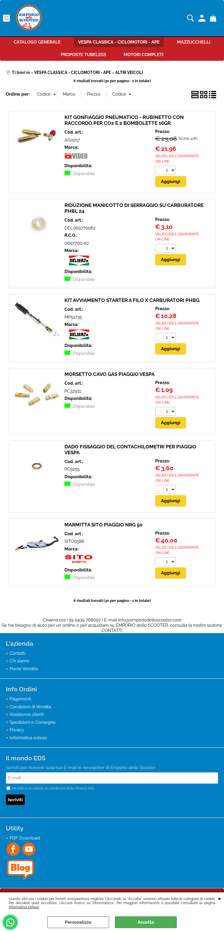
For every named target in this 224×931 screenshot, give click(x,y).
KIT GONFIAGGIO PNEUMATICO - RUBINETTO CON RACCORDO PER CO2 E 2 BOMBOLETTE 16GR (124, 120)
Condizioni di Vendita (30, 706)
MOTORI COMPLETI (143, 54)
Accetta (146, 922)
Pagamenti (20, 699)
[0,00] (214, 18)
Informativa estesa (24, 907)
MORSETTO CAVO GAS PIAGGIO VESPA (109, 374)
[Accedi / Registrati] (202, 18)
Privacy (17, 730)
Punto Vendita (24, 668)
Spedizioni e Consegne (33, 722)
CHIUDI (219, 898)
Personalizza (78, 922)
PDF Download (25, 838)
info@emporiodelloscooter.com (149, 620)
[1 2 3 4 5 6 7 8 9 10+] (166, 171)
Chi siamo (19, 661)
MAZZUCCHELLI (193, 42)
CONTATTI (112, 630)
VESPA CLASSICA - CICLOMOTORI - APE (119, 42)
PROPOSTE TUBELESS (83, 54)
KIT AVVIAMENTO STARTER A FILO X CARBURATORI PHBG (132, 300)
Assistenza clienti (27, 714)
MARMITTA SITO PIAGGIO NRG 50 (103, 525)
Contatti (17, 653)
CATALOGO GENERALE (37, 42)
